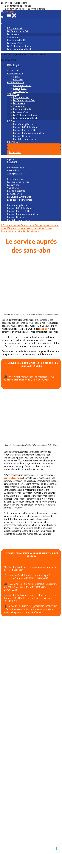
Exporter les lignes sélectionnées (15, 2)
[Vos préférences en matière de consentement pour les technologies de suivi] (57, 849)
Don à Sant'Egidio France (24, 124)
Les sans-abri (13, 34)
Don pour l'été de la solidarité (26, 127)
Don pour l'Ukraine (21, 136)
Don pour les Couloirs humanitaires (29, 133)
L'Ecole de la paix (15, 28)
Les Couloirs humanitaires (19, 46)
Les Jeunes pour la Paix (18, 31)
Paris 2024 (18, 79)
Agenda (16, 76)
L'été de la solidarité (16, 40)
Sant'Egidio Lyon (20, 91)
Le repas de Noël (14, 43)
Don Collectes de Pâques (24, 138)
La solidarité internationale (19, 49)
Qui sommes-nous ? (22, 85)
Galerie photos (19, 88)
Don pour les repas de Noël (25, 130)
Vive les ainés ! (13, 37)
